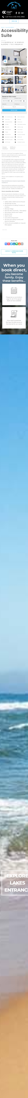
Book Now (14, 110)
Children (17, 104)
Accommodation (10, 27)
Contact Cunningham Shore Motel (14, 251)
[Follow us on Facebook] (16, 12)
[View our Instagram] (19, 12)
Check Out (17, 98)
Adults (4, 104)
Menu (13, 21)
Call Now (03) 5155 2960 (15, 17)
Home (2, 27)
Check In (5, 98)
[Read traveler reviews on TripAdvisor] (22, 12)
